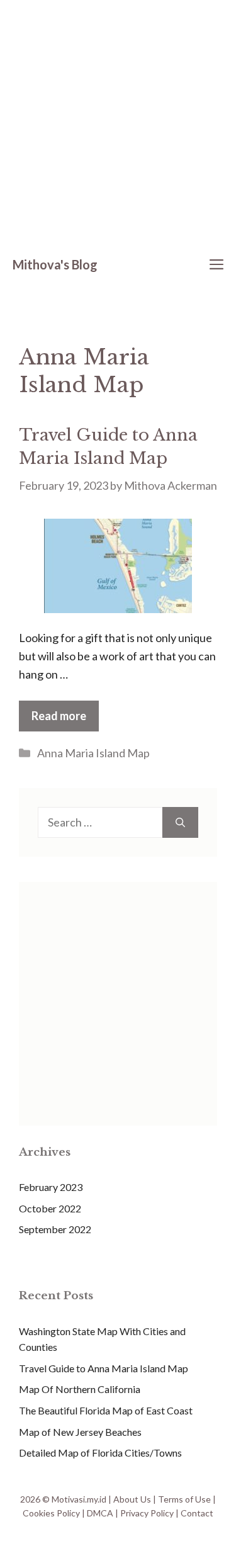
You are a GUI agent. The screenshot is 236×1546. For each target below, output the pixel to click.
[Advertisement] (118, 124)
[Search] (180, 822)
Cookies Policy (51, 1513)
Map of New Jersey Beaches (80, 1432)
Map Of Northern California (79, 1389)
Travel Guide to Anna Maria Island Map (103, 1368)
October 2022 (50, 1208)
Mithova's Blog (55, 264)
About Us (132, 1499)
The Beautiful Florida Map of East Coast (106, 1410)
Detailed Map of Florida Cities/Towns (100, 1453)
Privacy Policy (147, 1513)
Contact (197, 1513)
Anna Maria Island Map (93, 753)
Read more (58, 716)
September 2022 (55, 1229)
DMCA (100, 1513)
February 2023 (50, 1187)
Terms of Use (184, 1499)
